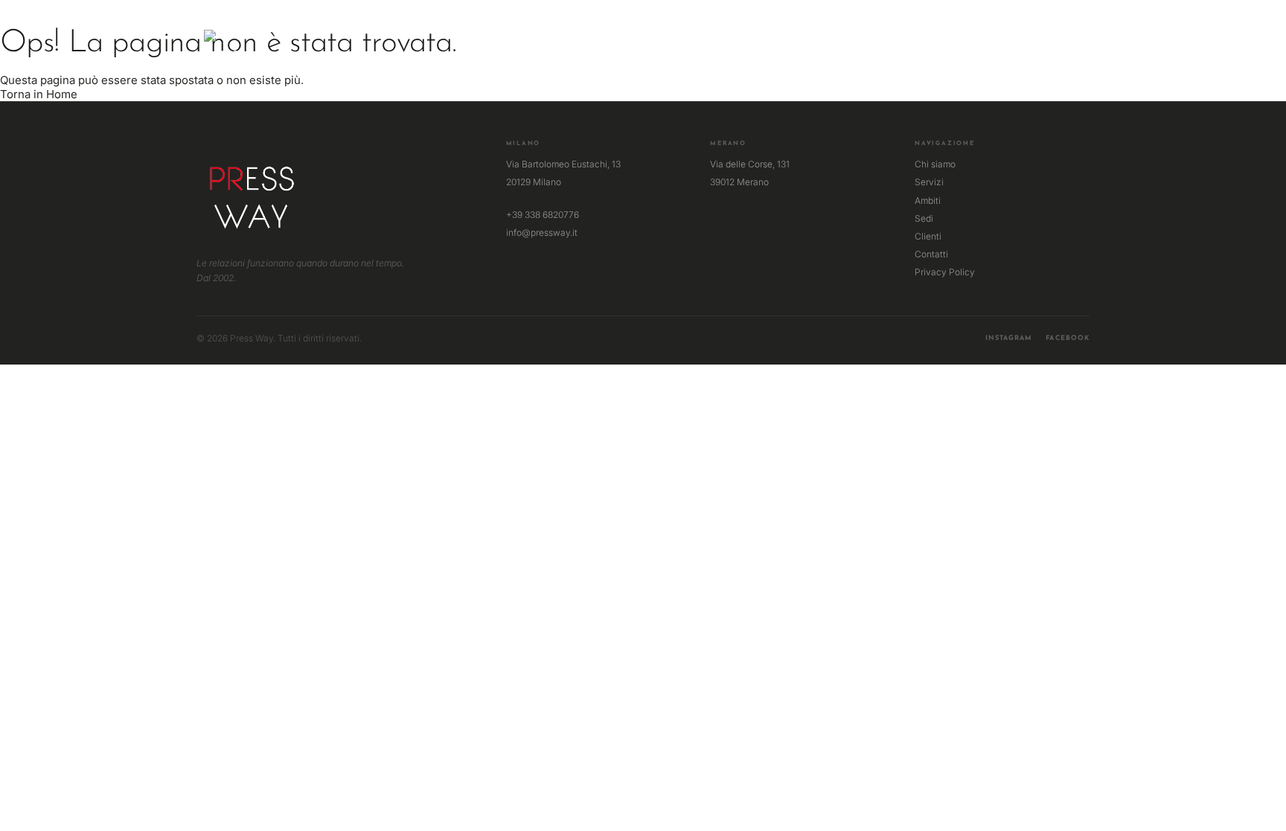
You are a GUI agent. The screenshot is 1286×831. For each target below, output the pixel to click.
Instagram (1009, 338)
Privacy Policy (945, 271)
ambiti (626, 48)
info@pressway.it (542, 232)
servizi (577, 48)
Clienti (928, 236)
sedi (669, 48)
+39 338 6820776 (542, 214)
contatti (769, 48)
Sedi (924, 218)
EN (1075, 43)
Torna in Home (38, 94)
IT (1062, 43)
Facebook (1068, 338)
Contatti (931, 254)
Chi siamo (935, 164)
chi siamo (519, 48)
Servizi (929, 181)
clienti (713, 48)
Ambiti (928, 200)
